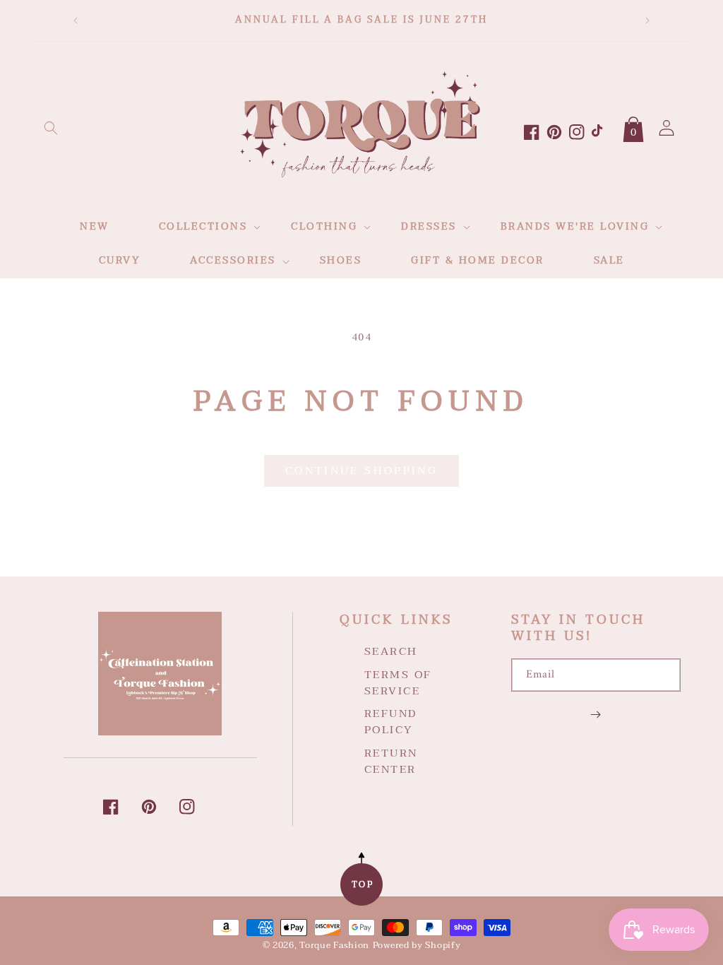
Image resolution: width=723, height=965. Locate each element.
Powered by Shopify (417, 945)
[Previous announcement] (75, 20)
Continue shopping (361, 470)
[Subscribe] (596, 714)
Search (391, 652)
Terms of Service (398, 682)
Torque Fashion (334, 945)
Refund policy (390, 721)
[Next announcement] (647, 20)
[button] (50, 127)
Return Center (391, 761)
